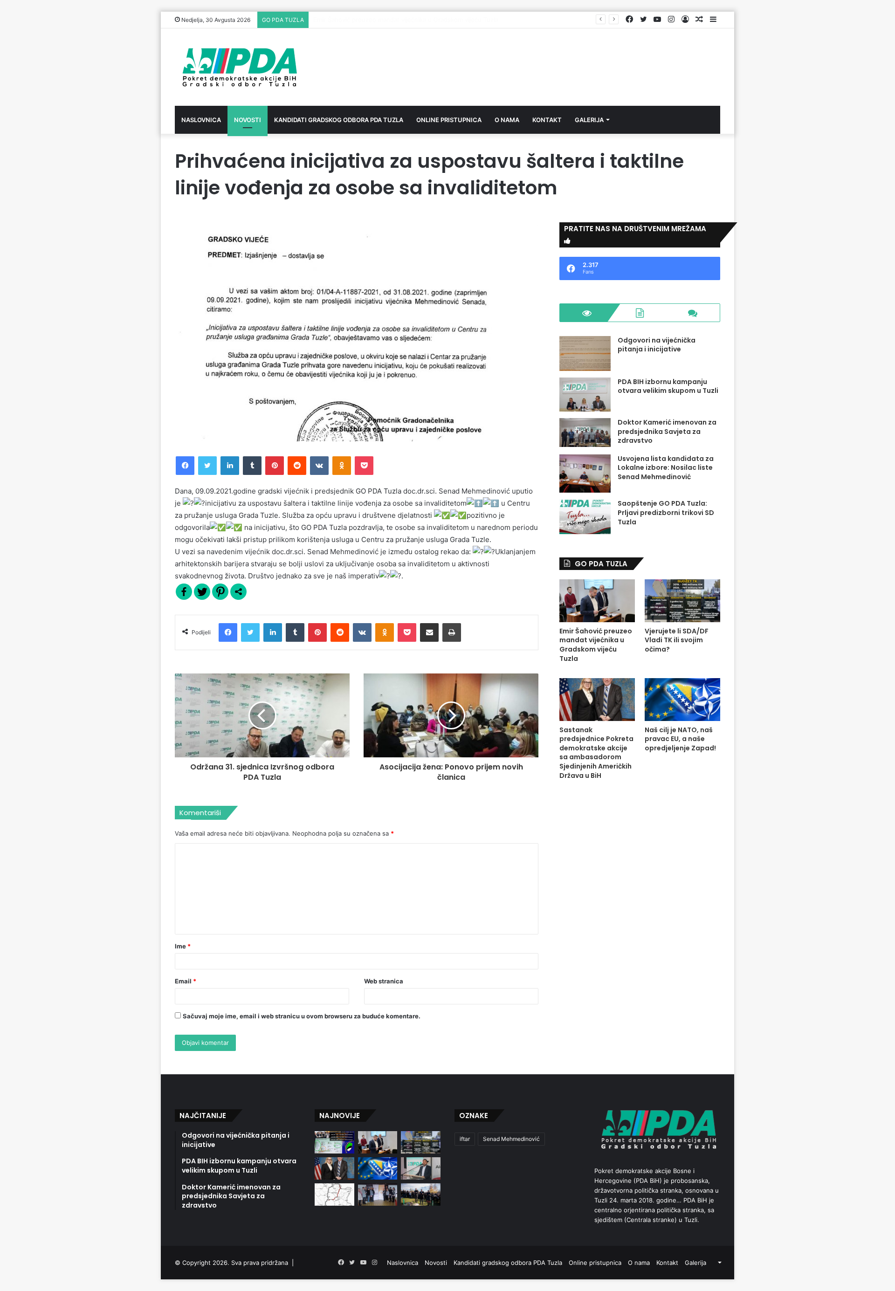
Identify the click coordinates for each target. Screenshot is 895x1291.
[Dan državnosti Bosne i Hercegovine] (421, 1194)
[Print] (451, 632)
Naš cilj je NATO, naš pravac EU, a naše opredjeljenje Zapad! (680, 739)
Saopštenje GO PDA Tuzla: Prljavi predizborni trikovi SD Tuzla (666, 512)
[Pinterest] (274, 465)
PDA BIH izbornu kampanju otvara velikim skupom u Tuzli (668, 386)
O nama (507, 120)
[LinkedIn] (229, 465)
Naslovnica (201, 120)
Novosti (247, 120)
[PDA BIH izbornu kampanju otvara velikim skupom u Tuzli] (585, 395)
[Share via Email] (429, 632)
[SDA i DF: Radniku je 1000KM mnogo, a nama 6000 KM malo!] (334, 1142)
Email (185, 981)
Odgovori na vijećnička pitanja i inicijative (656, 345)
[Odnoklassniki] (341, 465)
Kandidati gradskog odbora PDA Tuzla (338, 120)
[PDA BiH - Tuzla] (238, 67)
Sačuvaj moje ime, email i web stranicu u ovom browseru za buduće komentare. (301, 1016)
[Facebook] (185, 465)
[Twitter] (207, 465)
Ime (183, 946)
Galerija (589, 120)
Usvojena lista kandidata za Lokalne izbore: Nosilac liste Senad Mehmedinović (666, 467)
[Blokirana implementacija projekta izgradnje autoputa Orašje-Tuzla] (334, 1194)
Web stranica (383, 981)
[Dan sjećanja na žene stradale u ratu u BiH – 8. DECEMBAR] (378, 1194)
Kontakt (547, 120)
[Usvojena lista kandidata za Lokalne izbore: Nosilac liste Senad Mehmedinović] (585, 473)
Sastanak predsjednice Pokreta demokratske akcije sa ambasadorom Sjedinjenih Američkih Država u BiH (596, 752)
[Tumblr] (252, 465)
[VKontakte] (319, 465)
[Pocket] (364, 465)
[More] (238, 592)
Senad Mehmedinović (511, 1138)
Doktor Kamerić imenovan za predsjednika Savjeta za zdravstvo (667, 431)
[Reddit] (297, 465)
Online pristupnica (449, 120)
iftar (465, 1138)
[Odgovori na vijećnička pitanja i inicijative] (585, 353)
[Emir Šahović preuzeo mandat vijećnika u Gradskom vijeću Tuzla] (597, 600)
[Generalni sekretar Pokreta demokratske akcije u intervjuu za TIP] (421, 1168)
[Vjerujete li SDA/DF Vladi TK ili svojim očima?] (682, 600)
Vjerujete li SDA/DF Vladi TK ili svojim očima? (377, 19)
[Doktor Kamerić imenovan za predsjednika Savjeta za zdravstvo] (585, 432)
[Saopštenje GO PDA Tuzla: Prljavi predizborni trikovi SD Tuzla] (585, 516)
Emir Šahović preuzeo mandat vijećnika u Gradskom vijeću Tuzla (595, 644)
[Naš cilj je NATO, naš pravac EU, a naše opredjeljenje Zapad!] (682, 699)
